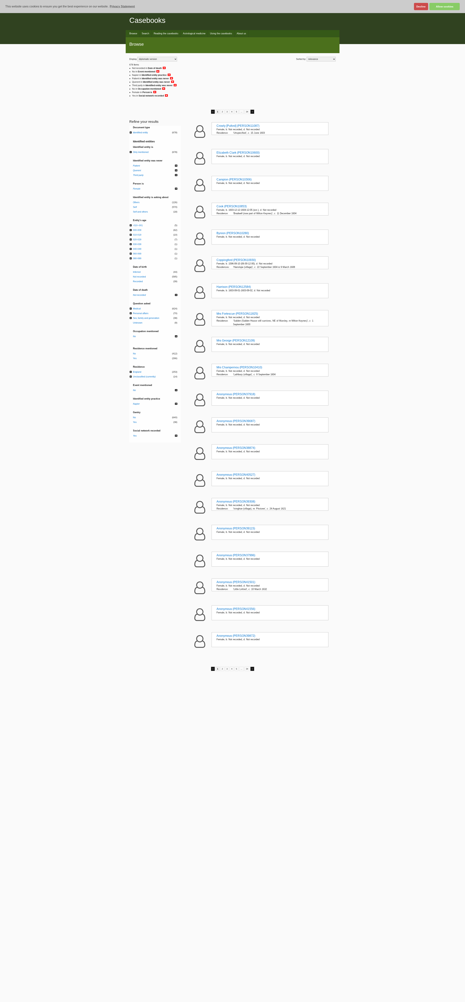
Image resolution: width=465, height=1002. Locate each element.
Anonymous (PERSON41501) (236, 582)
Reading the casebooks (166, 33)
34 (247, 112)
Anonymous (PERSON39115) (236, 528)
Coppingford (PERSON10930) (236, 260)
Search (145, 33)
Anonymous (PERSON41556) (236, 608)
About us (241, 33)
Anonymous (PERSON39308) (236, 501)
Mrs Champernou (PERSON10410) (239, 367)
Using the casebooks (221, 33)
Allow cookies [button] (444, 6)
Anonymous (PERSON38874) (236, 447)
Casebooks (147, 20)
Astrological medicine (194, 33)
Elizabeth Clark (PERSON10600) (238, 152)
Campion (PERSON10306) (234, 179)
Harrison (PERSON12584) (234, 286)
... (241, 112)
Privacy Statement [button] (122, 6)
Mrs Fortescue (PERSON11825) (237, 313)
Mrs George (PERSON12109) (236, 340)
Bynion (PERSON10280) (233, 233)
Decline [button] (421, 6)
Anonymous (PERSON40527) (236, 474)
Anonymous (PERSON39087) (236, 421)
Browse (133, 33)
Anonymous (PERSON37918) (236, 394)
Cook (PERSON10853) (232, 206)
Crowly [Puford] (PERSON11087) (238, 125)
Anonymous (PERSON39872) (236, 635)
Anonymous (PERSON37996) (236, 555)
